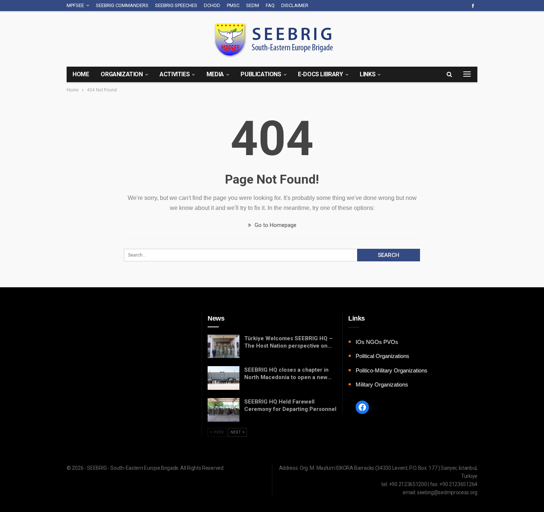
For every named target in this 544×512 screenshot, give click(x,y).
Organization (121, 74)
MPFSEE (75, 5)
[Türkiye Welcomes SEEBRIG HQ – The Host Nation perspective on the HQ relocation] (223, 346)
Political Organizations (382, 356)
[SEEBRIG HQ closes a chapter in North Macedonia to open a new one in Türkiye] (223, 378)
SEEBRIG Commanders (122, 5)
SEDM (252, 5)
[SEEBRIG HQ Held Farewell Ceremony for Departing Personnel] (223, 410)
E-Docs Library (320, 74)
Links (367, 74)
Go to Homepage (274, 225)
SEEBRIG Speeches (176, 5)
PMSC (233, 5)
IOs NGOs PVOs (377, 342)
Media (215, 74)
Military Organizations (382, 384)
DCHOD (212, 5)
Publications (261, 74)
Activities (174, 74)
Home (81, 74)
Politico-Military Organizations (391, 370)
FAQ (270, 5)
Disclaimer (294, 5)
